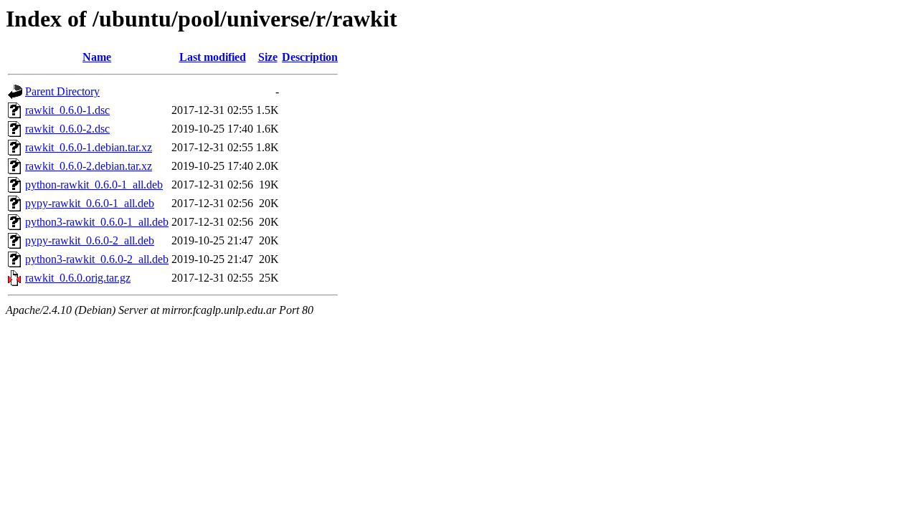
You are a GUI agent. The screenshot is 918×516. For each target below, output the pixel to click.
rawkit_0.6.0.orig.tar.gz (78, 278)
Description (310, 57)
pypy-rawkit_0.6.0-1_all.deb (89, 203)
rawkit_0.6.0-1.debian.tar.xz (88, 147)
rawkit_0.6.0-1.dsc (67, 110)
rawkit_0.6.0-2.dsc (67, 129)
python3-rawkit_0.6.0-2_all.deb (97, 259)
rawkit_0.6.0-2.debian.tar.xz (88, 166)
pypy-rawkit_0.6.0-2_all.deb (89, 240)
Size (268, 57)
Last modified (212, 57)
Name (96, 57)
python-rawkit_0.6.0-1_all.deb (94, 184)
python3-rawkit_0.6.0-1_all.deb (97, 222)
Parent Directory (62, 91)
